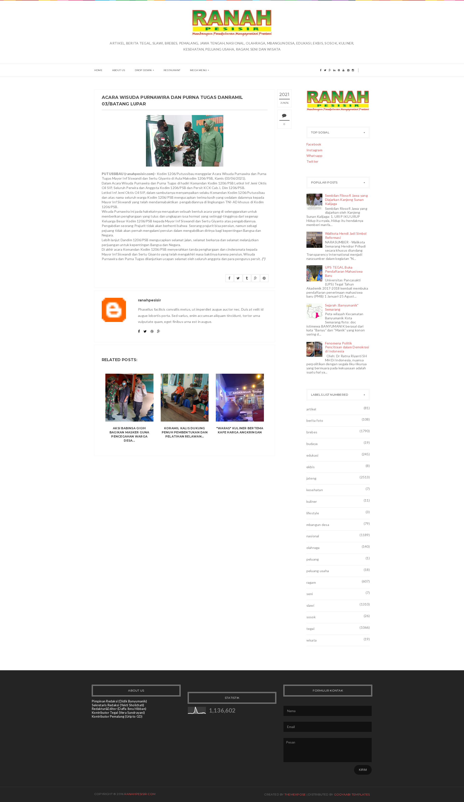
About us (118, 70)
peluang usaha (317, 571)
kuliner (311, 501)
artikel (311, 409)
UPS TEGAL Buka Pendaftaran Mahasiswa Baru (344, 271)
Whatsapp (314, 155)
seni (309, 594)
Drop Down (143, 70)
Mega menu (198, 70)
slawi (310, 605)
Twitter (312, 161)
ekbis (310, 467)
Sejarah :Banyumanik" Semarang (342, 307)
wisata (311, 640)
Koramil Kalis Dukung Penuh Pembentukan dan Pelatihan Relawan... (185, 432)
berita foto (314, 420)
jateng (311, 478)
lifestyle (312, 513)
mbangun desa (317, 525)
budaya (312, 444)
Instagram (314, 150)
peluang (312, 559)
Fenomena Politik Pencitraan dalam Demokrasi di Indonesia (347, 347)
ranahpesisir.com (139, 794)
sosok (311, 617)
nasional (312, 536)
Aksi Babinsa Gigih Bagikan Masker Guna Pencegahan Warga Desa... (129, 434)
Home (98, 70)
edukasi (312, 455)
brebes (312, 432)
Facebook (313, 144)
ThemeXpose (295, 794)
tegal (310, 629)
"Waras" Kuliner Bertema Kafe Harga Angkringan (239, 430)
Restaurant (172, 70)
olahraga (313, 548)
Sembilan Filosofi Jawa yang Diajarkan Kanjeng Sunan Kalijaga (346, 199)
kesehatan (314, 490)
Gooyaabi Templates (352, 794)
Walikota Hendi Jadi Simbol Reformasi (346, 235)
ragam (311, 582)
